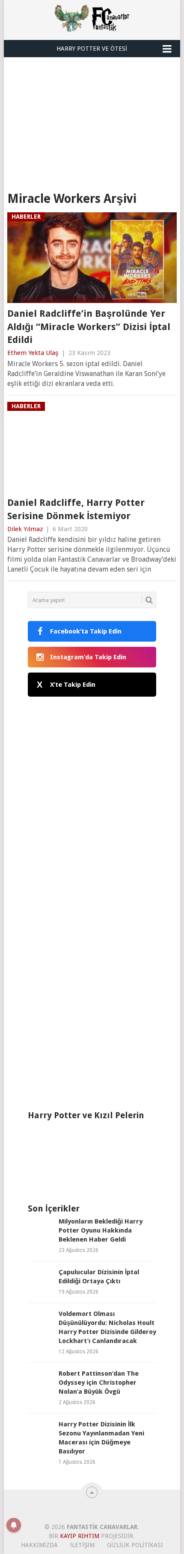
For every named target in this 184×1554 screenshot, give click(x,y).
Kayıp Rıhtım (79, 1536)
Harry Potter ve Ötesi (91, 48)
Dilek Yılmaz (25, 529)
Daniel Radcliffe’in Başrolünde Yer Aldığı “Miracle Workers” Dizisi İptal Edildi (88, 327)
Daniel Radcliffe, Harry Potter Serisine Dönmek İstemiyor (76, 509)
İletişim (82, 1545)
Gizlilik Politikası (135, 1545)
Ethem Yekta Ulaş (33, 353)
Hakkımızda (39, 1545)
